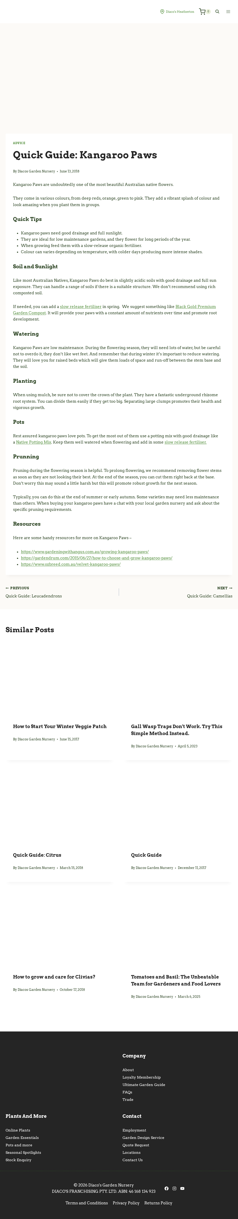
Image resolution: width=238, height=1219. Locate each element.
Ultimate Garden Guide (143, 1085)
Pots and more (19, 1145)
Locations (131, 1152)
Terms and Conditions (87, 1203)
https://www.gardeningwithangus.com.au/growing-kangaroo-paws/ (85, 551)
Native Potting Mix (33, 442)
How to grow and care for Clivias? (54, 977)
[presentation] (60, 677)
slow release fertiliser (81, 306)
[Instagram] (174, 1188)
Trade (127, 1099)
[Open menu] (228, 11)
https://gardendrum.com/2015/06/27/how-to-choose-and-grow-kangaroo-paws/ (96, 558)
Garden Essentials (22, 1137)
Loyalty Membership (141, 1077)
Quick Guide (146, 855)
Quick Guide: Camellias (209, 592)
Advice (19, 143)
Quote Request (135, 1145)
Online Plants (18, 1130)
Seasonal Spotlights (23, 1152)
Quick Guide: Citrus (37, 855)
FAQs (127, 1092)
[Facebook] (166, 1188)
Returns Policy (158, 1203)
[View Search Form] (217, 11)
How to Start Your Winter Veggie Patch (60, 726)
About (128, 1070)
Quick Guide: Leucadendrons (34, 592)
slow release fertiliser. (186, 442)
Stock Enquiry (18, 1160)
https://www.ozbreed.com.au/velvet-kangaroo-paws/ (71, 564)
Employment (134, 1130)
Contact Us (132, 1160)
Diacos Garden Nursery (36, 171)
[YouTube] (182, 1188)
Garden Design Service (143, 1137)
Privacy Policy (126, 1203)
